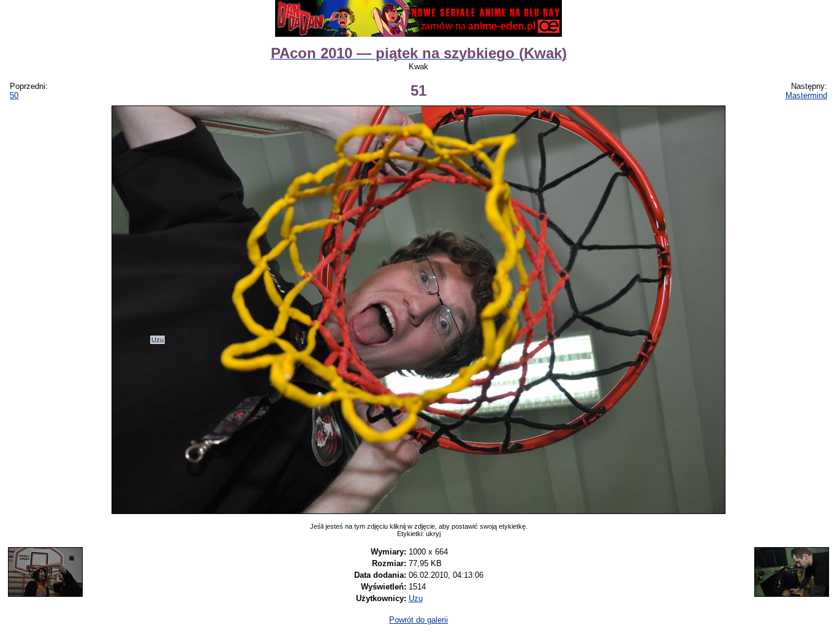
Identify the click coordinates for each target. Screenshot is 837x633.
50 (14, 95)
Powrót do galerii (418, 619)
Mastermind (806, 95)
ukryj (433, 533)
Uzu (157, 339)
